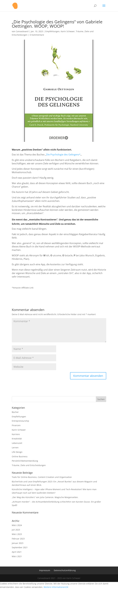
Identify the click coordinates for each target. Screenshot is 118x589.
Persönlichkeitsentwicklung (25, 460)
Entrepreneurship (20, 420)
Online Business (19, 456)
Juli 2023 (16, 529)
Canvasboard (22, 31)
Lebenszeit (17, 443)
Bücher (15, 412)
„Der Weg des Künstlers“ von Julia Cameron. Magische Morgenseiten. (45, 497)
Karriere (16, 434)
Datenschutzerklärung (65, 570)
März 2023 (17, 534)
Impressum (44, 570)
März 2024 (17, 525)
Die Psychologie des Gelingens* (63, 154)
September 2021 (20, 547)
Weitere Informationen (54, 587)
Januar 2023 (17, 543)
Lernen (15, 447)
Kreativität (17, 438)
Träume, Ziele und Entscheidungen (29, 465)
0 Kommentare (37, 34)
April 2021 (17, 552)
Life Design (17, 452)
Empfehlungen (52, 31)
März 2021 (17, 556)
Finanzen (16, 425)
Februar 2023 (18, 538)
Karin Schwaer (68, 31)
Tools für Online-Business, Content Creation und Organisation (42, 477)
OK (66, 587)
